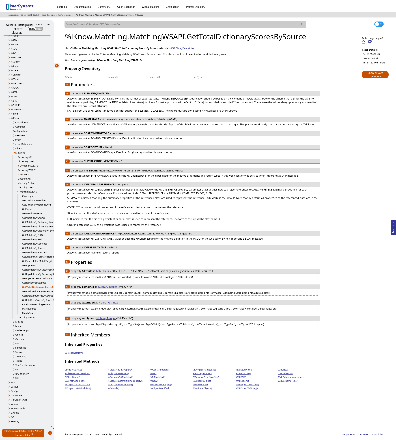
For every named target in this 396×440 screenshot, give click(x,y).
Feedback (393, 226)
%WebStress (17, 83)
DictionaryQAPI (25, 161)
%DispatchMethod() (118, 373)
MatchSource (29, 308)
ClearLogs (27, 195)
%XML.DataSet (104, 271)
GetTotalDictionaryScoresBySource (127, 15)
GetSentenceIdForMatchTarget (38, 256)
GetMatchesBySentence (34, 243)
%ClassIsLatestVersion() (77, 373)
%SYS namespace (65, 15)
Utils (17, 377)
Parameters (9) (371, 53)
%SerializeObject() (202, 380)
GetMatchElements (32, 213)
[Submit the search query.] (302, 24)
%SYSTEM (16, 57)
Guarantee (363, 434)
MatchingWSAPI (102, 15)
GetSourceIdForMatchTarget (37, 260)
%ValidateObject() (202, 388)
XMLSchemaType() (288, 380)
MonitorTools (18, 408)
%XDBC (15, 87)
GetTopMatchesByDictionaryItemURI (41, 273)
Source (19, 351)
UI (16, 369)
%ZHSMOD (17, 109)
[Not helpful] (369, 41)
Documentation (82, 7)
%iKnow (80, 15)
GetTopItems (29, 265)
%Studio (15, 65)
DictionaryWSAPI (29, 165)
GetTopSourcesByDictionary (37, 278)
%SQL (14, 48)
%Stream (15, 61)
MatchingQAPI (25, 187)
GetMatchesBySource (33, 247)
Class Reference (48, 15)
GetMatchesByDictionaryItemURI (39, 226)
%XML (14, 91)
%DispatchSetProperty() (120, 384)
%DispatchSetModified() (120, 377)
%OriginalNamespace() (205, 369)
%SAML (15, 39)
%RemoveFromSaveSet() (206, 377)
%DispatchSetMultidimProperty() (125, 380)
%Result (69, 76)
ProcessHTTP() (243, 373)
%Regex (15, 35)
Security (15, 421)
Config (14, 390)
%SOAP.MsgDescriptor (181, 48)
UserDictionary (21, 373)
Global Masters (150, 7)
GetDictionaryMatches (34, 200)
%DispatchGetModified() (78, 388)
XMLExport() (242, 380)
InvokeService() (244, 369)
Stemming (20, 356)
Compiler (20, 126)
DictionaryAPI (24, 156)
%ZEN (14, 96)
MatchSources (29, 312)
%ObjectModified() (160, 388)
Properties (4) (371, 58)
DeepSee (20, 135)
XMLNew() (283, 369)
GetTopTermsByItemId (34, 282)
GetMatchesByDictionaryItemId (39, 221)
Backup (15, 386)
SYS (12, 416)
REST (17, 343)
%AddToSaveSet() (74, 369)
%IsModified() (157, 377)
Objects (19, 334)
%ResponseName (74, 352)
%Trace (14, 70)
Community (104, 7)
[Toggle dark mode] (379, 24)
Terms (352, 434)
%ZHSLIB (15, 104)
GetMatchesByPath (32, 239)
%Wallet (15, 78)
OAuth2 (15, 412)
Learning (62, 7)
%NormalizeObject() (161, 384)
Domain (17, 139)
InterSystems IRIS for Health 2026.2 (23, 15)
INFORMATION (19, 399)
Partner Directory (195, 7)
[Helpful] (363, 41)
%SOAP (15, 44)
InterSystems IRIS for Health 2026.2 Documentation (24, 433)
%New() (154, 380)
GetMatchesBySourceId (34, 252)
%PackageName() (202, 373)
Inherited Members (374, 62)
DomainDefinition (22, 143)
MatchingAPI (24, 178)
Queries (19, 338)
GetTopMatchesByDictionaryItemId (41, 269)
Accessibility (377, 434)
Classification (22, 122)
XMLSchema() (285, 373)
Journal (14, 403)
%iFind (14, 113)
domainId (113, 76)
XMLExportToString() (247, 388)
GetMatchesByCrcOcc (33, 217)
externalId (155, 76)
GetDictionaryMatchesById (36, 204)
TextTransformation (25, 364)
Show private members (375, 74)
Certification (172, 7)
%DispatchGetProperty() (120, 369)
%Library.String (107, 302)
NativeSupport (23, 330)
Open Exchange (126, 7)
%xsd (13, 382)
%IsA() (153, 373)
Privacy (344, 434)
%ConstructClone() (75, 380)
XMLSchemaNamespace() (291, 377)
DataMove (16, 395)
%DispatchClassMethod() (78, 384)
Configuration (20, 130)
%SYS (13, 52)
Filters (18, 148)
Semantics (20, 347)
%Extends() (113, 388)
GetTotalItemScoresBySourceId (38, 299)
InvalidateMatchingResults (36, 304)
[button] (375, 74)
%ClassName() (72, 377)
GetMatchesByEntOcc (33, 234)
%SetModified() (201, 384)
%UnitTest (16, 74)
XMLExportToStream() (247, 384)
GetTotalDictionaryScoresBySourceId (41, 291)
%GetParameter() (159, 369)
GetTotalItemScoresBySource (37, 295)
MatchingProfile (25, 182)
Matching (89, 15)
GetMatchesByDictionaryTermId (39, 230)
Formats (24, 174)
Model (18, 325)
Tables (18, 360)
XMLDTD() (241, 377)
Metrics (19, 321)
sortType (197, 76)
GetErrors (27, 208)
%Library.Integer (107, 286)
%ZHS (14, 100)
